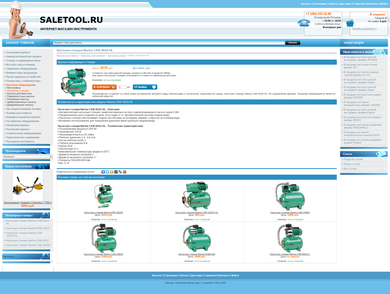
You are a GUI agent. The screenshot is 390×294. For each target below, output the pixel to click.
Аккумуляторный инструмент (24, 56)
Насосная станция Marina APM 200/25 (103, 212)
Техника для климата (19, 113)
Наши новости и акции (358, 51)
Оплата (333, 3)
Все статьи (350, 168)
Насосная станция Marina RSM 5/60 (196, 254)
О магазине (320, 3)
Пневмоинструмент (18, 125)
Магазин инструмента (67, 55)
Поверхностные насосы (21, 96)
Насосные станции (18, 90)
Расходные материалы (20, 141)
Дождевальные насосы (20, 104)
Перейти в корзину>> (364, 28)
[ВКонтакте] (103, 171)
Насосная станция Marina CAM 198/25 (103, 254)
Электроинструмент (18, 52)
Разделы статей (353, 159)
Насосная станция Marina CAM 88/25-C (290, 254)
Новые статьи (352, 164)
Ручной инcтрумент (18, 129)
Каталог (306, 3)
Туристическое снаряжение (22, 137)
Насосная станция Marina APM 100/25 (28, 228)
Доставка (345, 3)
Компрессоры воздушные (21, 72)
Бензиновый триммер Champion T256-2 (28, 202)
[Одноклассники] (112, 171)
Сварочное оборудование (21, 68)
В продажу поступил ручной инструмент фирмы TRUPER (360, 58)
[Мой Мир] (116, 171)
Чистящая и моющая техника (23, 109)
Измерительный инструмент (23, 117)
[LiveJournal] (120, 171)
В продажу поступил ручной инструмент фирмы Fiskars (360, 81)
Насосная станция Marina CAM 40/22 (27, 240)
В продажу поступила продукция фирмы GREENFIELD (363, 126)
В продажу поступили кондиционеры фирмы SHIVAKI (362, 104)
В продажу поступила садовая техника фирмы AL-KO (361, 73)
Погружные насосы (18, 99)
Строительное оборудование (23, 133)
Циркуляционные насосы (21, 102)
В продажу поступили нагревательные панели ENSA (361, 134)
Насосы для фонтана (19, 93)
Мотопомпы (14, 87)
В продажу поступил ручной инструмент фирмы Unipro (360, 88)
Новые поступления (18, 166)
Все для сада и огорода (20, 64)
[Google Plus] (124, 171)
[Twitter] (107, 171)
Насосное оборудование (21, 85)
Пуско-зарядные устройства (23, 76)
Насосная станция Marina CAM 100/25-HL (196, 212)
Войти (384, 3)
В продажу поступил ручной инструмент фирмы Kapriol (360, 111)
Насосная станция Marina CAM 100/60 (28, 245)
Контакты (372, 3)
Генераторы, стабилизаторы (23, 80)
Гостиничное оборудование (22, 121)
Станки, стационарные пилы (23, 60)
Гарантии (359, 3)
